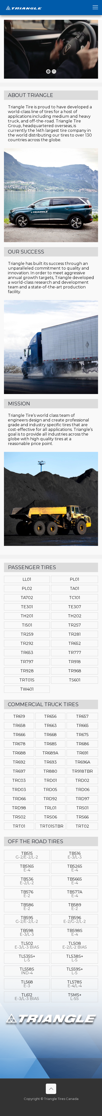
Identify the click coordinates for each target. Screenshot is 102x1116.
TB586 (27, 907)
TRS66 (82, 817)
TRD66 (19, 798)
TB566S (74, 881)
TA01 (74, 588)
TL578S (74, 984)
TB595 (27, 919)
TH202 (74, 616)
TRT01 (19, 826)
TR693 (50, 762)
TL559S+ (74, 971)
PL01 (74, 579)
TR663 (50, 725)
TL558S (27, 971)
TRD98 (19, 808)
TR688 (19, 753)
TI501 (27, 625)
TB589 (74, 907)
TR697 (19, 771)
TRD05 (50, 789)
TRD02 (82, 780)
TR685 (50, 744)
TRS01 (82, 808)
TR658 (19, 725)
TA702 (27, 597)
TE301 (27, 606)
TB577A (74, 894)
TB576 (27, 894)
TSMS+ (74, 997)
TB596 (74, 919)
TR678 (19, 744)
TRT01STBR (51, 826)
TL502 (27, 945)
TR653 (27, 652)
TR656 (50, 716)
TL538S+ (74, 958)
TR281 (74, 634)
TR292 (26, 643)
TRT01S (26, 680)
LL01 (27, 579)
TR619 (19, 716)
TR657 (82, 716)
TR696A (82, 762)
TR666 (19, 734)
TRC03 (19, 780)
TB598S (74, 932)
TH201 (27, 616)
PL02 (27, 588)
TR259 (27, 634)
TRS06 (50, 817)
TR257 (74, 625)
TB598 (27, 932)
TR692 (19, 762)
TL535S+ (27, 958)
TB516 (75, 855)
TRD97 (82, 798)
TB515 (27, 855)
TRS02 (19, 817)
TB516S (27, 868)
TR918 (74, 661)
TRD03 (19, 789)
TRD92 (50, 798)
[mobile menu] (95, 7)
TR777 (74, 652)
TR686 (82, 744)
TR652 (74, 643)
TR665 (82, 725)
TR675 (82, 734)
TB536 (27, 881)
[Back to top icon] (51, 1089)
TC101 (74, 597)
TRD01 (50, 780)
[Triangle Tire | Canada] (24, 7)
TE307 (74, 606)
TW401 (27, 689)
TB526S (74, 868)
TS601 (74, 680)
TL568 (27, 984)
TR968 (74, 671)
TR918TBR (82, 771)
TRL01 (50, 808)
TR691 (82, 753)
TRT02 (82, 826)
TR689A (50, 753)
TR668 (50, 734)
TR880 (50, 771)
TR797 (26, 661)
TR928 (27, 671)
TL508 (74, 945)
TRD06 (82, 789)
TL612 (27, 997)
